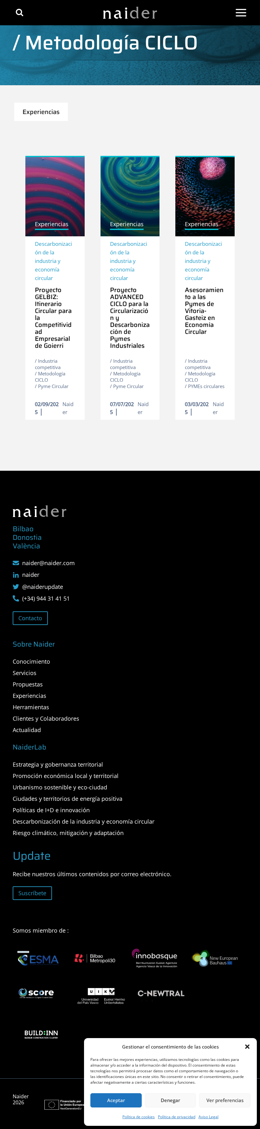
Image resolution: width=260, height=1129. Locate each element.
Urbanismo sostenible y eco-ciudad (60, 787)
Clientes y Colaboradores (46, 718)
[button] (247, 1046)
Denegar (170, 1100)
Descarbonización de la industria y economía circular (53, 261)
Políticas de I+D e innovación (51, 810)
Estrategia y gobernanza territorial (58, 764)
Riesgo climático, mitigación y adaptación (68, 833)
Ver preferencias (225, 1100)
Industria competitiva (48, 364)
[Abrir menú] (241, 12)
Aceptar (116, 1100)
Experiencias (29, 695)
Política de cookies (138, 1116)
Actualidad (27, 730)
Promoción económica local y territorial (66, 776)
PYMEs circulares (206, 386)
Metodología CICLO (50, 376)
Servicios (24, 673)
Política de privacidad (176, 1116)
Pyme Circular (53, 386)
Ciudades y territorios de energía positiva (67, 798)
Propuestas (28, 684)
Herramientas (31, 707)
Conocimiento (31, 661)
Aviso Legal (208, 1116)
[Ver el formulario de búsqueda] (19, 12)
